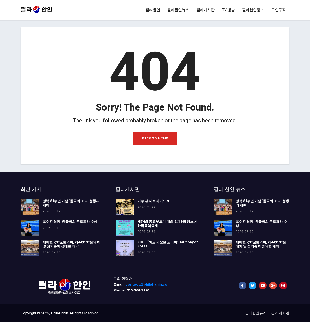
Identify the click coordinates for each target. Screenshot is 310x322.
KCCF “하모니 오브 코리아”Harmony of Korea (168, 244)
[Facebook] (242, 285)
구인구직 (278, 10)
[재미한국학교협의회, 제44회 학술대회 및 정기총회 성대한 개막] (30, 248)
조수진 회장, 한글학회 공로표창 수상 (70, 221)
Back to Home (155, 138)
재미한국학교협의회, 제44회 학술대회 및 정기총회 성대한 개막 (71, 244)
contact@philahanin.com (148, 284)
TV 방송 (228, 10)
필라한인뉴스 (178, 10)
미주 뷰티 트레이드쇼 (154, 201)
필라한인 (153, 10)
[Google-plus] (273, 285)
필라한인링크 (253, 10)
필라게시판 (205, 10)
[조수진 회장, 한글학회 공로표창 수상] (30, 228)
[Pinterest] (283, 285)
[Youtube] (263, 285)
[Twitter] (252, 285)
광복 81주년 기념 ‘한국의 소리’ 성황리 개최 (71, 203)
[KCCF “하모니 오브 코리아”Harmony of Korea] (125, 248)
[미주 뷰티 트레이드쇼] (125, 207)
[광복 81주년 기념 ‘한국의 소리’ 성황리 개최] (30, 207)
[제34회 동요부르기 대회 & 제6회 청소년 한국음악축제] (125, 228)
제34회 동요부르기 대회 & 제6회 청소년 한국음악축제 (167, 223)
